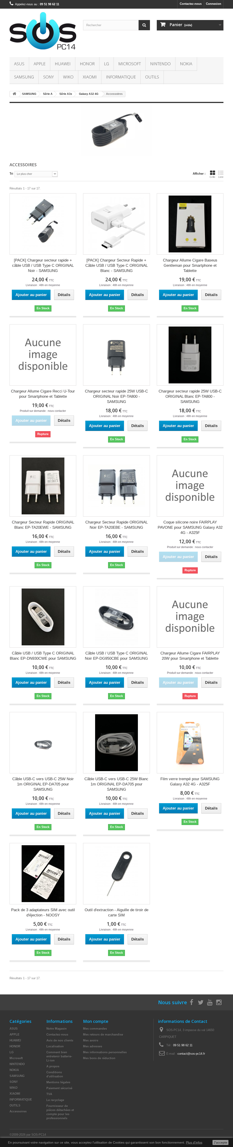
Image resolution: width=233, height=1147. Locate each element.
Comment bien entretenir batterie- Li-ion (59, 1056)
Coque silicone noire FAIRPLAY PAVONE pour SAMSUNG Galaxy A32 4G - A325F (190, 527)
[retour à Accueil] (14, 94)
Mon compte (95, 1021)
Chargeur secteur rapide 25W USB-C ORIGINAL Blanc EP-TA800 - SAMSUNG (190, 396)
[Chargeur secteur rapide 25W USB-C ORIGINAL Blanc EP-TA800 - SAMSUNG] (190, 355)
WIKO (68, 77)
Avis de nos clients (59, 1040)
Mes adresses (92, 1046)
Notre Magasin (56, 1028)
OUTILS (152, 77)
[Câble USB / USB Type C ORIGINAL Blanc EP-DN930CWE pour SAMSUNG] (43, 617)
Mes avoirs (90, 1040)
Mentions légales (58, 1082)
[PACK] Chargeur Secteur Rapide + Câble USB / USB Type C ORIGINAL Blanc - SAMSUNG (116, 265)
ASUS (19, 63)
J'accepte (220, 1142)
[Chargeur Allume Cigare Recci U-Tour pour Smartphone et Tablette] (43, 355)
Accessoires (18, 1111)
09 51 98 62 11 (182, 1045)
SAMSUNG (24, 77)
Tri (11, 173)
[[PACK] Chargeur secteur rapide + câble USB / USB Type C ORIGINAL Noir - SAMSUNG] (43, 224)
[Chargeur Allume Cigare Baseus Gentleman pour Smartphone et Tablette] (190, 224)
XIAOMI (90, 77)
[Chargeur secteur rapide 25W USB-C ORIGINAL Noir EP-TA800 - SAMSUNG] (116, 355)
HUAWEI (63, 63)
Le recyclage (55, 1100)
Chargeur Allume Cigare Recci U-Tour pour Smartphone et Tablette (43, 394)
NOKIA (186, 63)
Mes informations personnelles (105, 1052)
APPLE (40, 63)
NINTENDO (160, 63)
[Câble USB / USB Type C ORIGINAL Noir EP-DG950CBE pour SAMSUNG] (116, 617)
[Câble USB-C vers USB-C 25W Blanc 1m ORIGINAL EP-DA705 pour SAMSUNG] (116, 742)
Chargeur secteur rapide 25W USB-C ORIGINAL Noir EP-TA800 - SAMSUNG (116, 396)
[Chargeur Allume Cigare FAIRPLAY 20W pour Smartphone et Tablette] (190, 617)
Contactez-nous (191, 3)
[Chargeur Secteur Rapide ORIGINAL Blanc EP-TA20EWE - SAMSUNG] (43, 486)
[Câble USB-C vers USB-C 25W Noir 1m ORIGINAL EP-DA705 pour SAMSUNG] (43, 742)
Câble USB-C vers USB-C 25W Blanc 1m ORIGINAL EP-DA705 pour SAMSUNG (116, 784)
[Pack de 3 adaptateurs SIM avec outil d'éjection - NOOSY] (43, 873)
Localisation (55, 1046)
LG (106, 63)
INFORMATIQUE (121, 77)
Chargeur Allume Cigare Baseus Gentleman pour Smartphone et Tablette (190, 265)
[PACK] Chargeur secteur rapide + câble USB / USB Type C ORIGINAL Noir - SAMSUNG (43, 265)
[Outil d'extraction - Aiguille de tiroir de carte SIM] (116, 873)
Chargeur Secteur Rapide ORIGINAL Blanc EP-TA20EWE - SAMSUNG (43, 525)
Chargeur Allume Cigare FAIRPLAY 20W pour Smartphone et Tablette (190, 656)
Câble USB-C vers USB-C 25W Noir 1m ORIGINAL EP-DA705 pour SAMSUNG (43, 784)
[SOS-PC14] (43, 31)
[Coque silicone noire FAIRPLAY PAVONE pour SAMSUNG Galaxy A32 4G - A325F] (190, 486)
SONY (48, 77)
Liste (220, 177)
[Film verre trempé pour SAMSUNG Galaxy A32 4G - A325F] (190, 742)
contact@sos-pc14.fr (191, 1053)
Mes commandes (95, 1028)
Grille (212, 177)
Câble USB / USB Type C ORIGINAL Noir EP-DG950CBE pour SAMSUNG (116, 656)
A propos (52, 1066)
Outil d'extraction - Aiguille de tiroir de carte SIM (116, 912)
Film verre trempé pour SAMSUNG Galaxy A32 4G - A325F (190, 781)
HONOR (87, 63)
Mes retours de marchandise (103, 1034)
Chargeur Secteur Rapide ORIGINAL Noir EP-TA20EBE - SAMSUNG (116, 525)
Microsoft (129, 63)
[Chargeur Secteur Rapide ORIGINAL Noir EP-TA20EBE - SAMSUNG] (116, 486)
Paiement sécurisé (59, 1088)
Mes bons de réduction (99, 1058)
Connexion (213, 3)
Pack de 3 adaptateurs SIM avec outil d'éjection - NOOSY (43, 912)
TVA (49, 1094)
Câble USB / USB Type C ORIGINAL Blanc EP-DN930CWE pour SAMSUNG (43, 656)
